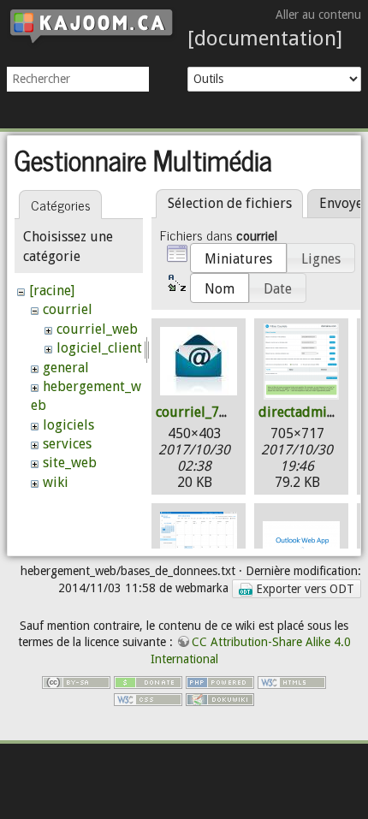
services (67, 444)
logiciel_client (99, 348)
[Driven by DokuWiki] (220, 698)
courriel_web (97, 329)
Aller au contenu (318, 14)
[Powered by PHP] (220, 681)
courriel (67, 309)
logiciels (68, 425)
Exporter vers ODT (303, 589)
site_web (70, 462)
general (66, 367)
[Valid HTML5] (292, 681)
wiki (55, 482)
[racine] (51, 290)
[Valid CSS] (148, 698)
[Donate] (148, 681)
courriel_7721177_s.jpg (228, 412)
